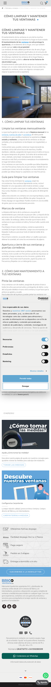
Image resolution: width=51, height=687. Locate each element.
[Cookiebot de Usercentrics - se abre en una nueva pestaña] (38, 298)
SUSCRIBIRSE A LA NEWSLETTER (25, 572)
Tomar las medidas (13, 465)
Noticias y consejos (11, 8)
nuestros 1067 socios (21, 311)
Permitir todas (25, 378)
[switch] (45, 347)
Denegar (25, 386)
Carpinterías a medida (15, 515)
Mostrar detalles (37, 371)
